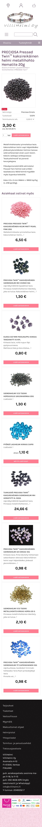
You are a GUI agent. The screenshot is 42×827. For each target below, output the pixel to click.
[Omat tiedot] (21, 5)
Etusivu (7, 43)
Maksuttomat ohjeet (13, 727)
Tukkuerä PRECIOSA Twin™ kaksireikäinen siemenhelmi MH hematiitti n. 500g (19, 495)
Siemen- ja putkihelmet (19, 68)
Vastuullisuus (10, 716)
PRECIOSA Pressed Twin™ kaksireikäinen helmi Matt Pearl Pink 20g (19, 226)
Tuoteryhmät (25, 43)
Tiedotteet (8, 711)
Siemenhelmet (7, 70)
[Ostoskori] (34, 5)
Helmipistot (9, 732)
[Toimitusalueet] (8, 5)
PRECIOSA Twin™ (21, 70)
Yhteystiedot (9, 738)
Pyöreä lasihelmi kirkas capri (18, 444)
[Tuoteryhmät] (6, 34)
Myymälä (7, 721)
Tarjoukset (8, 705)
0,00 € (29, 119)
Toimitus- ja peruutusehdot (17, 743)
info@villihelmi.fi (12, 786)
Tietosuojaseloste (12, 748)
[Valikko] (39, 43)
